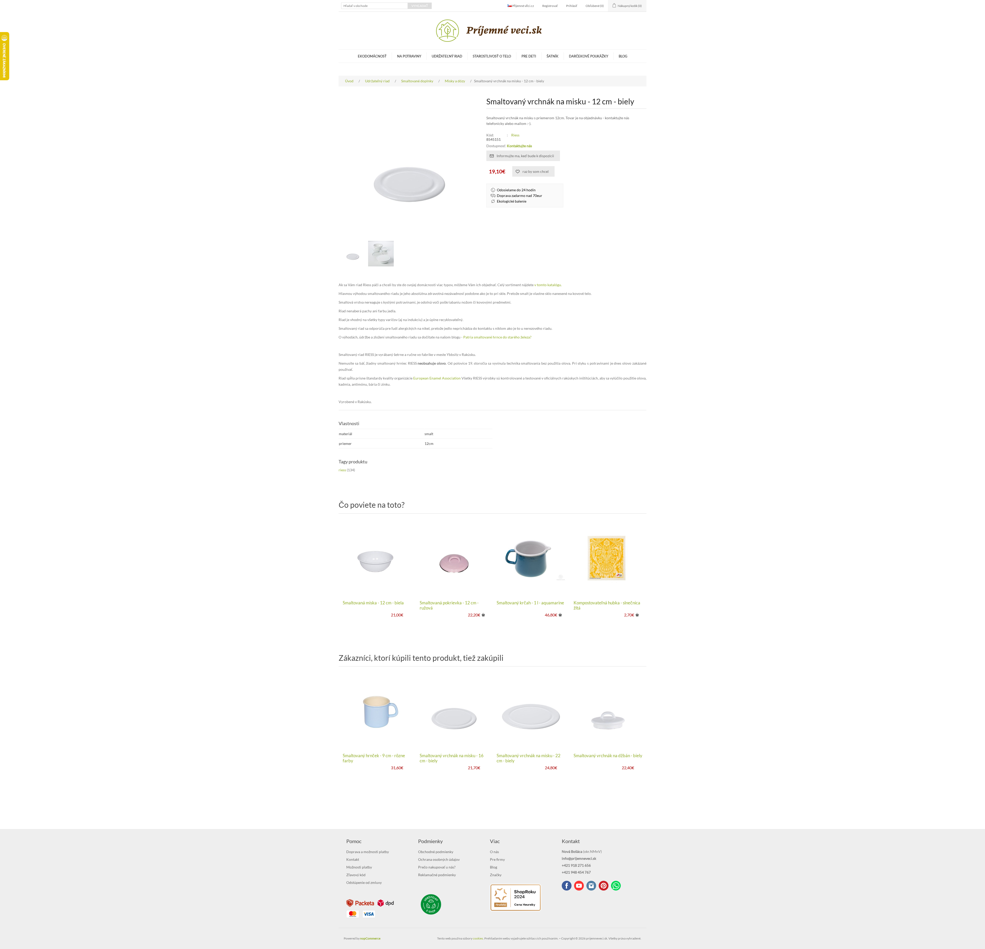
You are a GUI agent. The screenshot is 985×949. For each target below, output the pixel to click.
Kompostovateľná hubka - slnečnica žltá (607, 605)
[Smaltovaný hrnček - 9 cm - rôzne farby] (377, 711)
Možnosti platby (359, 867)
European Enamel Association (437, 378)
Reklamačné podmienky (437, 875)
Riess (515, 135)
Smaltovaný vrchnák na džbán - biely (608, 755)
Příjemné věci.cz (523, 6)
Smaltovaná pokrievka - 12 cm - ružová (449, 605)
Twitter (591, 886)
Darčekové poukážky (588, 56)
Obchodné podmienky (435, 852)
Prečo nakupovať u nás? (437, 867)
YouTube (579, 886)
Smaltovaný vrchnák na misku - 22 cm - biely (528, 758)
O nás (494, 852)
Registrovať (550, 6)
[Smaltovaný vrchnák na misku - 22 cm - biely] (531, 711)
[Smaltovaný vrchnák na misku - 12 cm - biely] (353, 253)
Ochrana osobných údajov (439, 859)
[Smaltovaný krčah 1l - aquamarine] (531, 558)
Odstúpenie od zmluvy (364, 882)
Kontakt (352, 859)
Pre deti (528, 56)
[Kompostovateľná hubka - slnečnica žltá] (608, 558)
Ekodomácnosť (372, 56)
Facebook (567, 886)
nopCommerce (370, 938)
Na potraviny (409, 56)
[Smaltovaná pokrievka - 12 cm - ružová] (454, 558)
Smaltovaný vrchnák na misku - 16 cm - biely (452, 758)
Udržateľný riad (447, 56)
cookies (478, 938)
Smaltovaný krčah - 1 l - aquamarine (530, 602)
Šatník (552, 56)
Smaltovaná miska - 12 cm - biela (373, 602)
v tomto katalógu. (548, 285)
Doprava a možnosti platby (367, 852)
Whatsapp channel (616, 886)
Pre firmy (497, 859)
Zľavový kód (356, 875)
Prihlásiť (571, 6)
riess (342, 470)
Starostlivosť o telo (492, 56)
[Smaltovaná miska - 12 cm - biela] (377, 558)
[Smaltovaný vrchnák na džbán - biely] (608, 711)
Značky (495, 875)
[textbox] (374, 6)
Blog (623, 56)
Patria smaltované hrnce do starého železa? (497, 337)
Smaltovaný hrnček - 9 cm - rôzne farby (374, 758)
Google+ (603, 886)
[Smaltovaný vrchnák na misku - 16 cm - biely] (454, 711)
